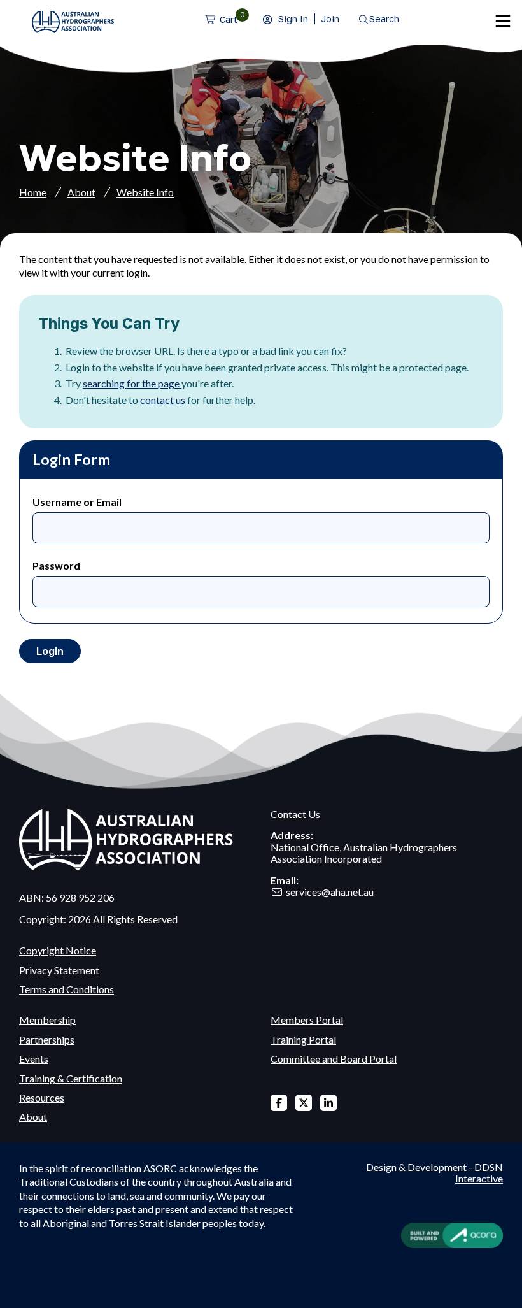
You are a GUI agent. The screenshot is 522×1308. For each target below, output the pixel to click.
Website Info (145, 192)
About (81, 192)
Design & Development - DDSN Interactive (434, 1172)
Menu (503, 21)
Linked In (328, 1103)
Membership (47, 1020)
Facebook (279, 1103)
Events (33, 1059)
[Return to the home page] (73, 29)
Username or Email (77, 502)
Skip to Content (35, 6)
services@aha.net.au (330, 892)
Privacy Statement (59, 970)
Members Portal (307, 1020)
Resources (41, 1097)
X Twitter (303, 1103)
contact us (163, 400)
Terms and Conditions (66, 989)
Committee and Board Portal (334, 1059)
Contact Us (295, 814)
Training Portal (303, 1039)
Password (56, 565)
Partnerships (46, 1039)
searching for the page (132, 383)
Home (32, 192)
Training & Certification (70, 1078)
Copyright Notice (57, 950)
